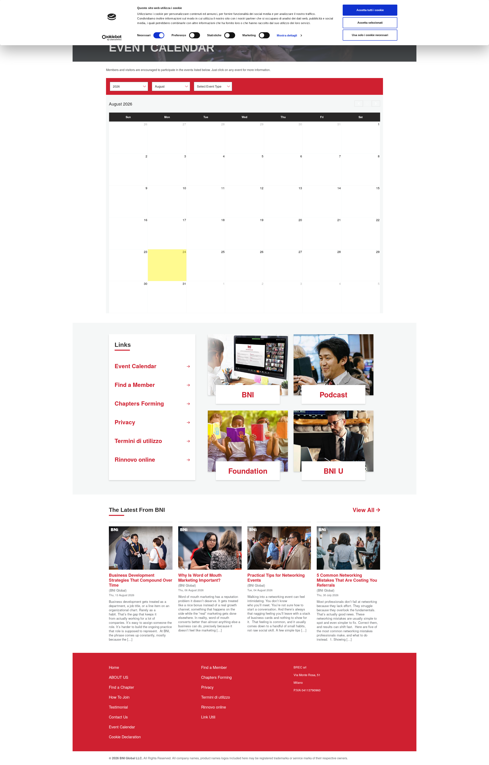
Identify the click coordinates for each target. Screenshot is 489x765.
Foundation (247, 470)
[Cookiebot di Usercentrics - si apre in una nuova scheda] (112, 38)
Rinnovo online (135, 459)
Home (114, 667)
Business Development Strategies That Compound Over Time (140, 579)
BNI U (333, 470)
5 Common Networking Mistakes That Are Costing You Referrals (347, 579)
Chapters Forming (139, 403)
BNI (248, 394)
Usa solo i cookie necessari (370, 35)
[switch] (194, 35)
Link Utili (208, 717)
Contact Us (118, 717)
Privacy (125, 422)
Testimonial (118, 707)
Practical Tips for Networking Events (276, 577)
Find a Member (135, 384)
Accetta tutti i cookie (370, 10)
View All (364, 509)
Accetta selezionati (370, 22)
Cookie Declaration (125, 736)
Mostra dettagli (287, 35)
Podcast (333, 394)
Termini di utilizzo (138, 440)
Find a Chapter (121, 687)
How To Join (119, 697)
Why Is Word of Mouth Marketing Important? (200, 577)
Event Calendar (135, 366)
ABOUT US (118, 677)
